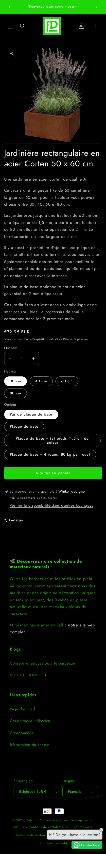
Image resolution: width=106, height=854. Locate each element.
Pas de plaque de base (31, 414)
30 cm (15, 381)
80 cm (15, 393)
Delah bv (32, 820)
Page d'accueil (22, 709)
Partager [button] (16, 520)
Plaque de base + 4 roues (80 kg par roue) (50, 454)
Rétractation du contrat (29, 744)
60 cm (67, 381)
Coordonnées (21, 733)
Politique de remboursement (36, 835)
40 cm (41, 381)
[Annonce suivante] (96, 6)
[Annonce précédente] (9, 6)
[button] (11, 26)
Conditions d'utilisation (30, 721)
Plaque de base (24, 426)
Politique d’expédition (55, 843)
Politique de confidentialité (49, 827)
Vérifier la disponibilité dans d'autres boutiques (51, 505)
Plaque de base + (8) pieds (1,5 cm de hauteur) (52, 440)
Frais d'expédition (36, 339)
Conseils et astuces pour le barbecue (42, 663)
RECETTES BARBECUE (29, 675)
